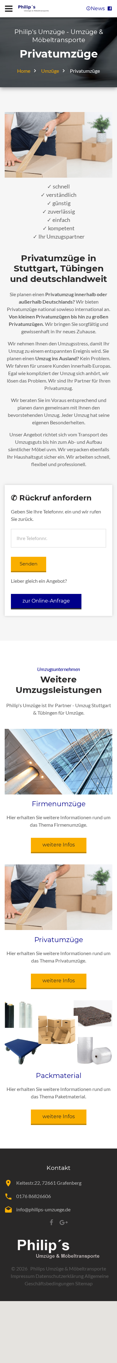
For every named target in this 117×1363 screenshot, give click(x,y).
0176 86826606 (33, 1196)
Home (23, 71)
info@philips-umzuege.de (43, 1209)
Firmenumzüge (58, 804)
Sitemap (84, 1283)
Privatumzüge (58, 940)
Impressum (23, 1276)
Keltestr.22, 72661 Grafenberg (48, 1183)
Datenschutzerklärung (60, 1276)
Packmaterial (58, 1075)
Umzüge (50, 71)
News (99, 8)
